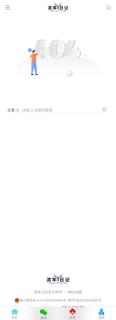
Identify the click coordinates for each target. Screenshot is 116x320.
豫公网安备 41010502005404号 (43, 300)
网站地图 (75, 291)
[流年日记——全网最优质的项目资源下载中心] (57, 278)
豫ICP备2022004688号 (85, 300)
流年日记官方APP (48, 291)
